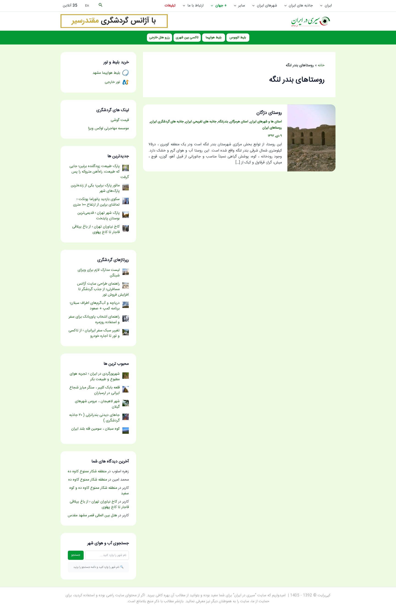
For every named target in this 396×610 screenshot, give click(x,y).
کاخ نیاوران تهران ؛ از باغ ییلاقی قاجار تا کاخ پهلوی (99, 504)
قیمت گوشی (120, 120)
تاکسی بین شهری (187, 37)
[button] (322, 6)
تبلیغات (170, 6)
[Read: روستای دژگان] (311, 138)
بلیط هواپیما (213, 37)
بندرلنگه (223, 121)
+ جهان (221, 6)
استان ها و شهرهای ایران (266, 121)
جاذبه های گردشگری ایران (167, 121)
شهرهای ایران (267, 6)
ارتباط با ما (195, 6)
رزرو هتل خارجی (159, 37)
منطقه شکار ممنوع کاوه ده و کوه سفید (99, 491)
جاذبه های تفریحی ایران (200, 121)
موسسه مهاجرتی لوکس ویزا (108, 128)
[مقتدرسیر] (114, 21)
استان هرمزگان (239, 121)
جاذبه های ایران (301, 6)
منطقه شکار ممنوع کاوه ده (87, 471)
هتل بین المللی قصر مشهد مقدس (92, 515)
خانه (321, 65)
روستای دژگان (269, 113)
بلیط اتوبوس (238, 37)
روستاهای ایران (272, 128)
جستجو (75, 555)
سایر (241, 6)
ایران (328, 6)
